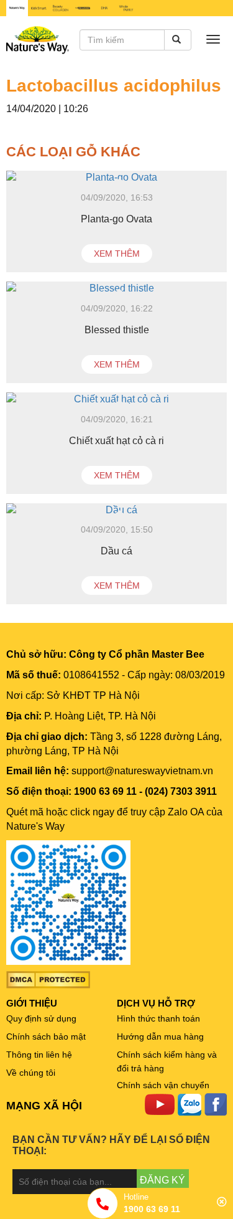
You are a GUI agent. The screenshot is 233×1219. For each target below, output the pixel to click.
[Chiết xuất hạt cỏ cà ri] (116, 399)
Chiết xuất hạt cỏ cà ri (116, 440)
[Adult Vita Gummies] (82, 8)
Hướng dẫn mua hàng (160, 1036)
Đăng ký (162, 1180)
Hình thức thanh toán (158, 1018)
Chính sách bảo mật (46, 1036)
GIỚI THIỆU (31, 1003)
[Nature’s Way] (17, 8)
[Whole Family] (126, 8)
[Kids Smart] (39, 8)
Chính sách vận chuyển (163, 1085)
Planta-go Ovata (116, 219)
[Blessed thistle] (116, 289)
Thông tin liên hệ (39, 1055)
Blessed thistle (117, 330)
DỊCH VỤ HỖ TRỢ (156, 1003)
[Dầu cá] (116, 510)
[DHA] (104, 8)
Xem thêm (117, 254)
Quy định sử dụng (41, 1018)
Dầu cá (116, 551)
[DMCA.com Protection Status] (48, 979)
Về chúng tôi (30, 1073)
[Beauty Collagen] (60, 8)
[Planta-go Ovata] (116, 178)
